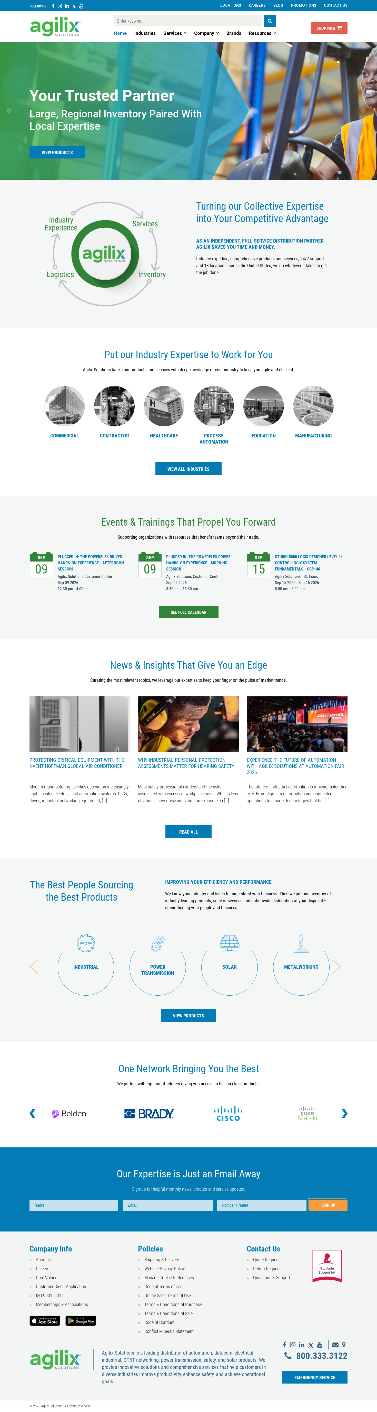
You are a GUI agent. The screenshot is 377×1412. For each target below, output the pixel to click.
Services (172, 33)
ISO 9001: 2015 (50, 1295)
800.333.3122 (322, 1355)
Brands (233, 33)
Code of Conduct (159, 1322)
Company (204, 33)
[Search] (270, 21)
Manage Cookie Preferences (169, 1277)
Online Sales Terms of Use (167, 1295)
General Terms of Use (163, 1286)
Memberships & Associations (62, 1304)
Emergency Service (314, 1377)
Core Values (46, 1277)
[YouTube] (81, 6)
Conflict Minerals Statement (169, 1331)
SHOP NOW (326, 28)
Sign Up (328, 1205)
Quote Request (266, 1259)
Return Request (267, 1268)
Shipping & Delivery (161, 1259)
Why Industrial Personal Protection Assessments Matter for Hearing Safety (186, 763)
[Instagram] (60, 6)
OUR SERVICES (55, 152)
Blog (278, 5)
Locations (230, 5)
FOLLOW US (37, 6)
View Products (188, 1015)
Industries (145, 33)
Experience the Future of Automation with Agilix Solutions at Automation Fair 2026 (295, 766)
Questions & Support (271, 1277)
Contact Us (336, 5)
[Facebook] (53, 6)
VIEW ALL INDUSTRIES (194, 469)
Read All (188, 832)
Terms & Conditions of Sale (168, 1313)
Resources (260, 33)
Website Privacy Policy (164, 1268)
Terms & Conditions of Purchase (173, 1304)
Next (368, 112)
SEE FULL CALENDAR (188, 612)
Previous (14, 112)
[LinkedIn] (67, 6)
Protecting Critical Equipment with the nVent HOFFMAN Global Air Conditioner (76, 763)
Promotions (303, 5)
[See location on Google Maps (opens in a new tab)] (344, 1344)
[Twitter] (74, 6)
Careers (257, 5)
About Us (44, 1259)
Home (120, 33)
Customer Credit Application (61, 1286)
